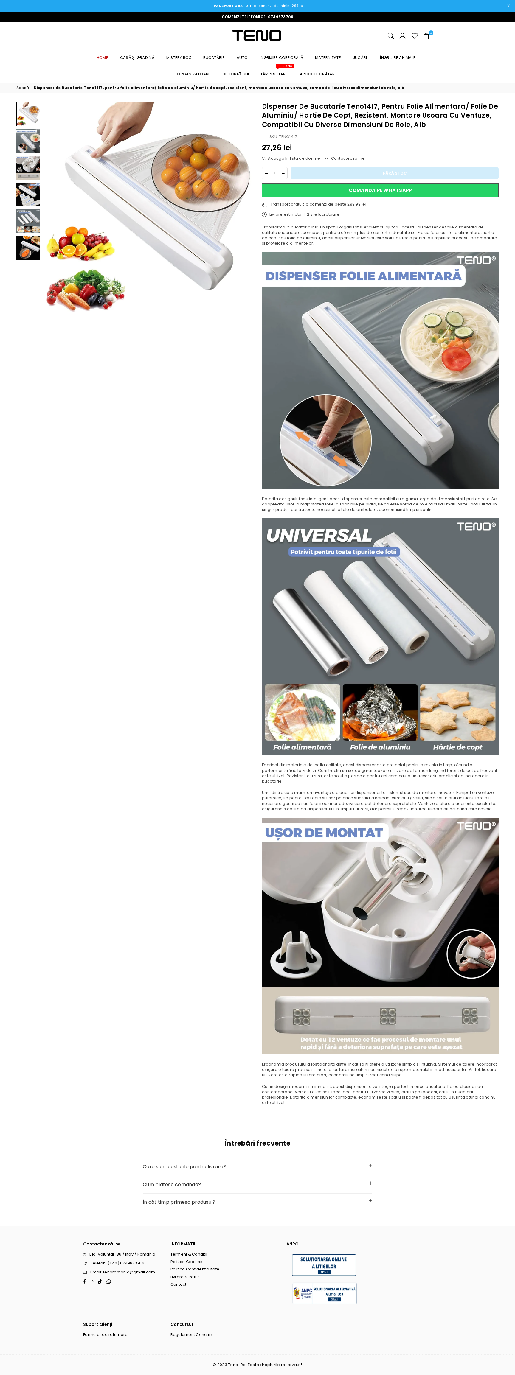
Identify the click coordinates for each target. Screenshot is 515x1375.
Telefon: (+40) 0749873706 (117, 1263)
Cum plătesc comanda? (172, 1184)
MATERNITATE (328, 57)
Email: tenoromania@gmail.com (122, 1272)
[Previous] (51, 207)
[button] (426, 35)
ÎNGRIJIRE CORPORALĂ (281, 57)
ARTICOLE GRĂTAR (317, 74)
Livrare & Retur (184, 1277)
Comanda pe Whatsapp (380, 190)
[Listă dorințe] (415, 35)
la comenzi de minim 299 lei (257, 5)
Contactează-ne (347, 158)
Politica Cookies (186, 1261)
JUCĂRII (360, 57)
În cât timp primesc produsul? (179, 1202)
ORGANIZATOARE (193, 74)
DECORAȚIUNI (236, 74)
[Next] (245, 207)
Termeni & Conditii (188, 1254)
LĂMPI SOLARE (276, 71)
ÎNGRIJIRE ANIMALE (397, 57)
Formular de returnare (105, 1334)
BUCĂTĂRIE (214, 57)
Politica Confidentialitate (195, 1269)
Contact (178, 1284)
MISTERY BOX (178, 57)
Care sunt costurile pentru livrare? (184, 1166)
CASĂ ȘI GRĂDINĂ (137, 57)
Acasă (22, 87)
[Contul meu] (402, 35)
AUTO (242, 57)
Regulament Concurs (191, 1334)
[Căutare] (391, 35)
